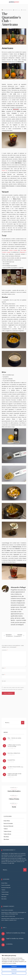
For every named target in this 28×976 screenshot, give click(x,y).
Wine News (6, 836)
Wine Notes (6, 839)
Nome (3, 668)
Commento (5, 650)
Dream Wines (7, 820)
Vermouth (16, 109)
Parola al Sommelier (8, 823)
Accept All (14, 966)
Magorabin (22, 252)
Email (3, 674)
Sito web (4, 681)
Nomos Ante (12, 916)
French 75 (4, 170)
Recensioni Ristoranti (8, 826)
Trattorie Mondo (7, 834)
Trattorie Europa (7, 831)
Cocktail (24, 9)
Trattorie (6, 828)
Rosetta (14, 807)
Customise (14, 969)
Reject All (14, 973)
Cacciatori (11, 910)
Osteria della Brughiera (14, 791)
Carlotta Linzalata (13, 250)
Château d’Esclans (14, 799)
